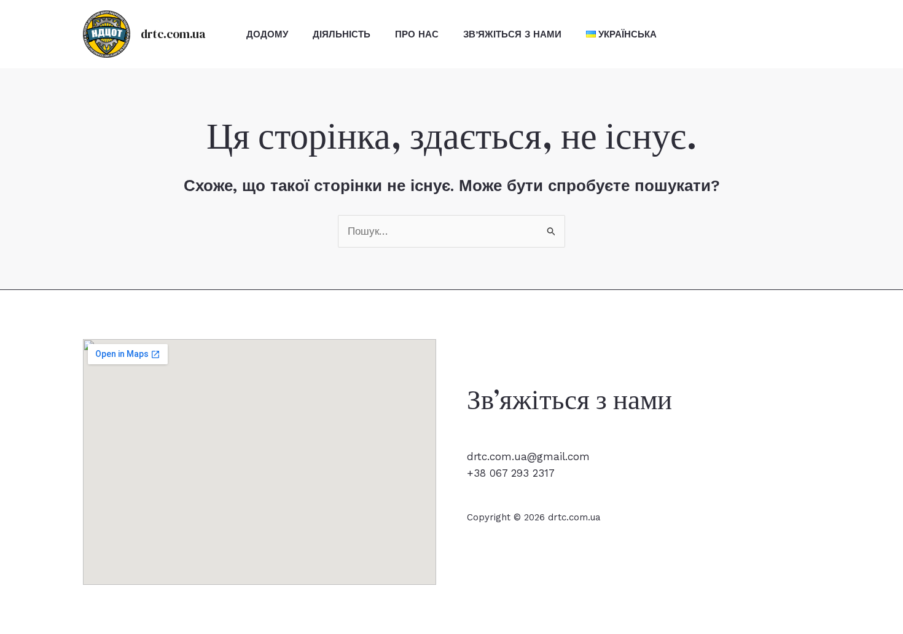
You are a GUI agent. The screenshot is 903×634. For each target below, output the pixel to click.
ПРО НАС (417, 34)
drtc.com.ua (173, 34)
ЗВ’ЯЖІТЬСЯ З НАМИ (512, 34)
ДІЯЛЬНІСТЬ (341, 34)
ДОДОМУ (267, 34)
